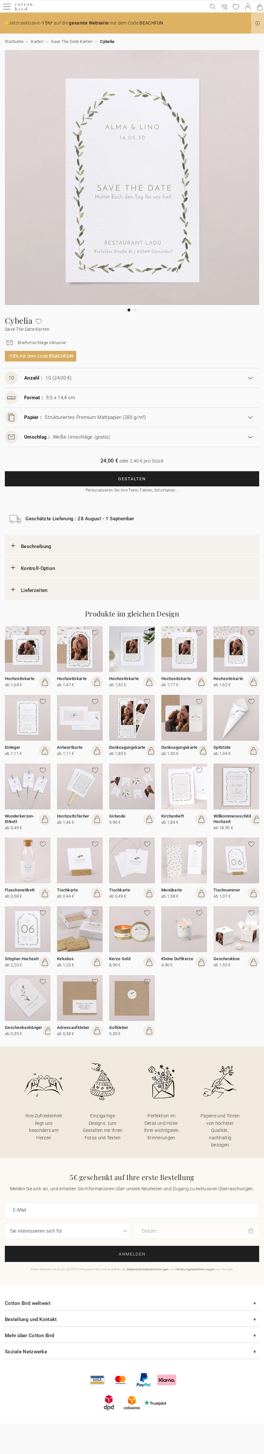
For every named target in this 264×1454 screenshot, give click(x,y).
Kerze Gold (119, 958)
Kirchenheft (172, 816)
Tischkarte (67, 890)
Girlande (117, 816)
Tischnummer (226, 890)
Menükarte (171, 890)
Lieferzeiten (34, 590)
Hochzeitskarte (19, 678)
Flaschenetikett (20, 890)
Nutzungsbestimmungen (195, 1269)
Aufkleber (118, 1027)
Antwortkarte (70, 747)
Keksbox (65, 958)
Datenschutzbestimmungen (148, 1269)
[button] (257, 23)
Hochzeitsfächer (73, 816)
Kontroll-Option (38, 568)
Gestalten (132, 478)
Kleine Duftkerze (177, 958)
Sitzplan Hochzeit (22, 958)
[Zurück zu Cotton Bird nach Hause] (23, 9)
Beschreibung (36, 546)
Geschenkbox (226, 958)
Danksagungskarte (127, 747)
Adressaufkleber (73, 1027)
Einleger (12, 747)
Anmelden (132, 1254)
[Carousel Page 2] (135, 310)
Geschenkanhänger (23, 1027)
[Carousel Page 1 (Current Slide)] (128, 310)
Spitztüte (222, 747)
